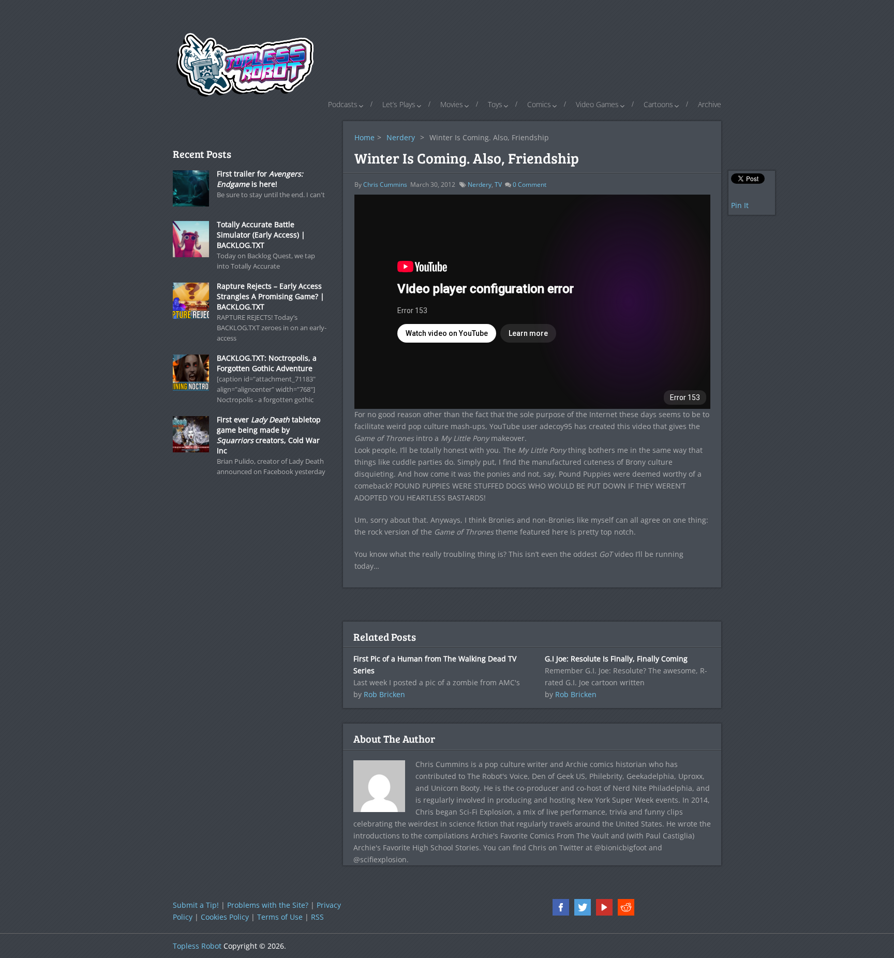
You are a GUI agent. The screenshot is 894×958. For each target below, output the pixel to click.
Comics (539, 104)
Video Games (597, 104)
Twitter (582, 907)
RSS (317, 917)
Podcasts (342, 104)
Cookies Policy (225, 917)
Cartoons (658, 104)
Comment (529, 184)
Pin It (740, 205)
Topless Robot (197, 946)
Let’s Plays (398, 104)
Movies (451, 104)
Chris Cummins (385, 184)
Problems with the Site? (267, 905)
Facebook (561, 907)
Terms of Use (280, 917)
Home (364, 137)
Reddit (626, 907)
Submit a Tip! (196, 905)
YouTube (604, 907)
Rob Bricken (384, 694)
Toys (495, 104)
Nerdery (400, 137)
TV (498, 184)
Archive (709, 104)
